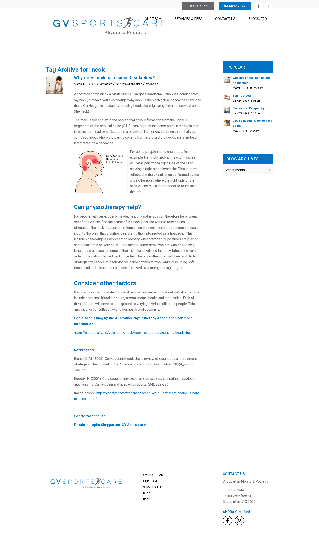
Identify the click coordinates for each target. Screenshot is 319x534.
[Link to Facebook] (258, 6)
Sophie (153, 83)
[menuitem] (153, 29)
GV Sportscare (153, 475)
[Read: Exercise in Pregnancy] (227, 110)
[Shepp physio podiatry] (111, 29)
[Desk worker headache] (54, 85)
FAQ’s (147, 499)
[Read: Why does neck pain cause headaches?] (227, 80)
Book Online (198, 6)
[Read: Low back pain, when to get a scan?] (227, 122)
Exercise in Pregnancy (249, 108)
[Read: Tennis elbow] (227, 97)
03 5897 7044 (234, 6)
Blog (146, 493)
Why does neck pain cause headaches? (114, 77)
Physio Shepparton (130, 83)
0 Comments (104, 83)
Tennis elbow (242, 95)
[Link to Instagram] (268, 6)
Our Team (150, 481)
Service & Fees (153, 487)
